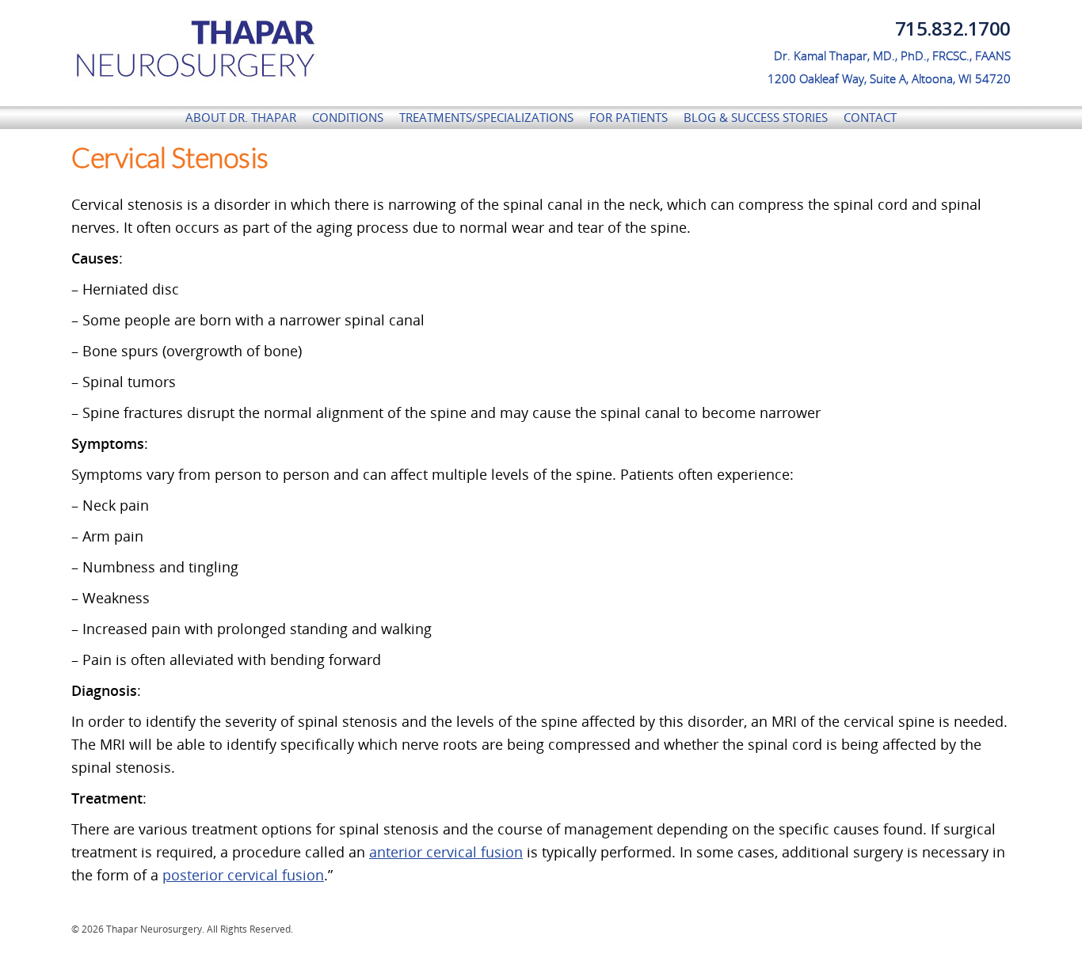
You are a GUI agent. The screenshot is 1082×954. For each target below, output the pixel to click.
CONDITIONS (347, 117)
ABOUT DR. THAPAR (240, 117)
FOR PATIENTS (628, 117)
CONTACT (870, 117)
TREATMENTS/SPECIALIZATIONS (486, 117)
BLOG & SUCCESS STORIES (756, 117)
